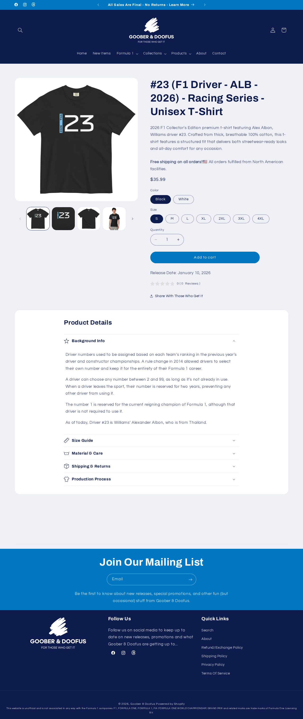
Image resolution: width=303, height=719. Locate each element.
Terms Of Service (215, 673)
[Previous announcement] (98, 4)
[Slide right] (132, 219)
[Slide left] (20, 219)
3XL (241, 218)
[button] (20, 30)
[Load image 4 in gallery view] (114, 218)
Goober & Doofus (142, 703)
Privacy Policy (213, 664)
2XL (222, 218)
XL (203, 218)
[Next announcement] (205, 4)
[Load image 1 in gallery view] (38, 218)
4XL (261, 218)
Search (207, 630)
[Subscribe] (190, 579)
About (206, 639)
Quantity (157, 230)
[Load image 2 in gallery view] (63, 218)
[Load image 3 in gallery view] (88, 218)
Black (161, 199)
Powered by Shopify (170, 703)
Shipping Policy (214, 656)
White (183, 199)
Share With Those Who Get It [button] (179, 296)
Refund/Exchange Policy (222, 647)
